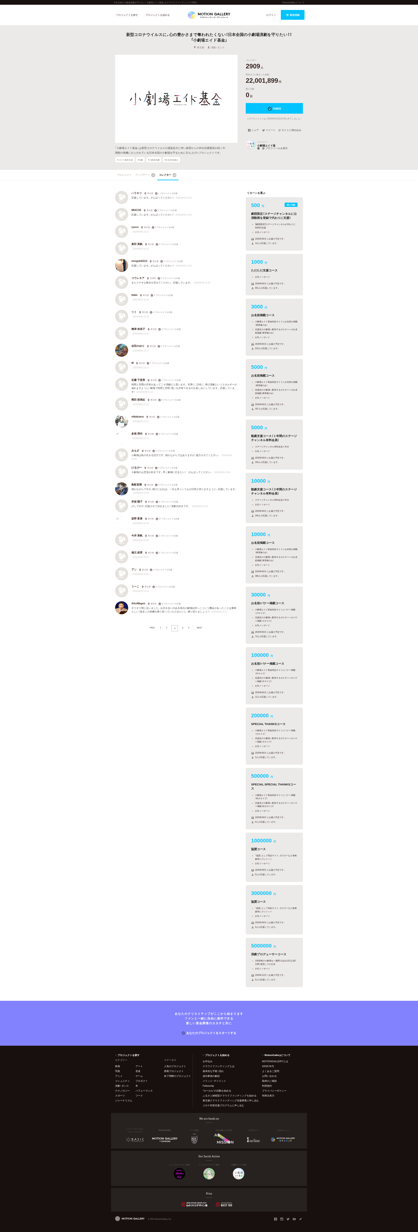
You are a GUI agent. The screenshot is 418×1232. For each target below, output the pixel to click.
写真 (117, 1071)
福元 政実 (137, 552)
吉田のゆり (138, 346)
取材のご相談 (269, 1081)
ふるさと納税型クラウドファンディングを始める (228, 1095)
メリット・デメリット (214, 1081)
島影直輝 (136, 484)
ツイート (270, 130)
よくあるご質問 (270, 1071)
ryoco (135, 227)
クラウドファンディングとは (218, 1066)
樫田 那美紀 (138, 399)
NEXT (199, 627)
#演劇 (140, 159)
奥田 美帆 (137, 244)
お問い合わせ (269, 1076)
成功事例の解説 (211, 1076)
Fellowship (208, 1085)
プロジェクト (124, 175)
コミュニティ (122, 1081)
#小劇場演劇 (154, 159)
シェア (255, 130)
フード (139, 1095)
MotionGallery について (293, 2)
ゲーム (139, 1076)
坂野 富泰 (137, 518)
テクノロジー (122, 1090)
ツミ (134, 312)
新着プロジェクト (174, 1071)
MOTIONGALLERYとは (275, 1061)
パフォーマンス (144, 1090)
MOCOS (136, 210)
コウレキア (138, 278)
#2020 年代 (268, 1066)
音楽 (138, 1071)
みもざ (135, 450)
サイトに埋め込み (291, 130)
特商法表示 (268, 1095)
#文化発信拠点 (171, 159)
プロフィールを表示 (276, 148)
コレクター (168, 175)
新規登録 (295, 15)
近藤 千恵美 (138, 380)
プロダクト (142, 1081)
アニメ (118, 1076)
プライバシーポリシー (274, 1090)
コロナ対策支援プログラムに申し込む (223, 1105)
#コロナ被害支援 (125, 159)
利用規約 (267, 1085)
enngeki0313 (139, 261)
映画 (117, 1066)
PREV (152, 627)
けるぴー (136, 467)
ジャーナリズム (123, 1100)
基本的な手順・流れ (213, 1071)
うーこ (135, 586)
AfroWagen (138, 603)
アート (139, 1066)
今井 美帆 (137, 535)
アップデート (144, 175)
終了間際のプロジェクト (176, 1076)
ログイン (271, 15)
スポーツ (120, 1095)
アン (134, 569)
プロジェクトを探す (127, 15)
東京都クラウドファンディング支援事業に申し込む (228, 1100)
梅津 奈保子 (138, 329)
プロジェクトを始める (157, 15)
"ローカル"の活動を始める (217, 1090)
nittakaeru (137, 416)
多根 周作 (137, 433)
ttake (134, 295)
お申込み (207, 1061)
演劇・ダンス (218, 47)
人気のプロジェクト (175, 1066)
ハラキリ (136, 193)
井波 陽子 (137, 501)
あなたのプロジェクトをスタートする (211, 1033)
